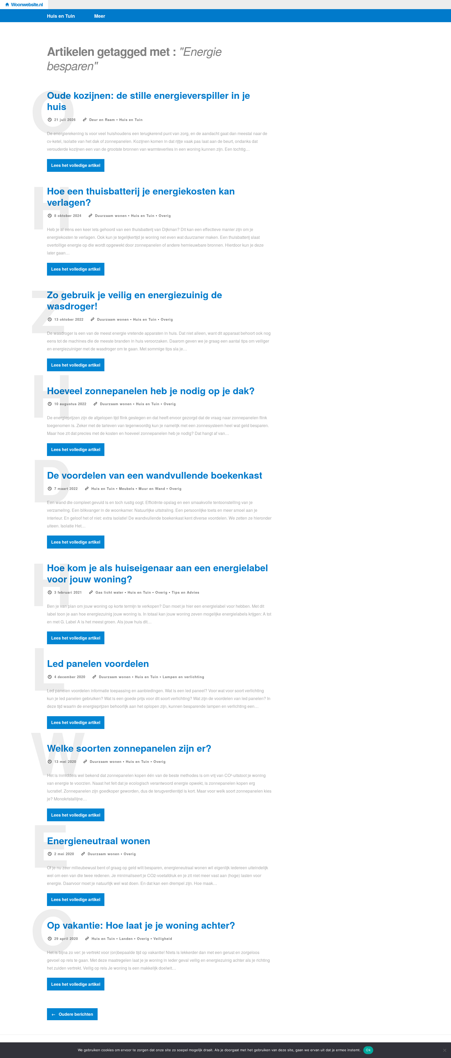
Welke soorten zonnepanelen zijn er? (129, 748)
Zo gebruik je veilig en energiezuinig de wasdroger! (134, 300)
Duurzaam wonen (111, 215)
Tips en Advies (185, 592)
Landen (126, 938)
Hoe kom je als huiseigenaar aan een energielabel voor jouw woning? (157, 573)
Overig (165, 215)
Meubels (126, 488)
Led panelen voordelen (98, 663)
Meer (99, 16)
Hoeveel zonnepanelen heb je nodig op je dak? (151, 390)
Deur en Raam (102, 119)
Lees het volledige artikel (75, 165)
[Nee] (444, 1050)
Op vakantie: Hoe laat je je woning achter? (141, 925)
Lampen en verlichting (183, 676)
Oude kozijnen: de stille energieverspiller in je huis (148, 100)
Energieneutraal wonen (98, 840)
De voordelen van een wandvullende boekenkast (154, 475)
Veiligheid (162, 938)
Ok (368, 1050)
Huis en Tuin (61, 16)
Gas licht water (109, 592)
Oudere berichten (72, 1014)
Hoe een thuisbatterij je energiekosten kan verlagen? (141, 196)
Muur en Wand (152, 488)
